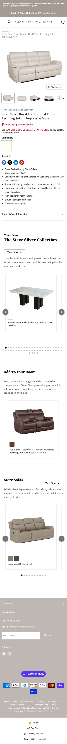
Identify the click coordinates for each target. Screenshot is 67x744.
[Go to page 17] (48, 347)
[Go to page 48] (37, 353)
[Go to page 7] (21, 347)
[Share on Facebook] (4, 162)
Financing (41, 701)
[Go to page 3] (11, 347)
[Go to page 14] (40, 347)
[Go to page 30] (24, 350)
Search (7, 701)
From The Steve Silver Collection (17, 109)
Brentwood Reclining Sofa (20, 564)
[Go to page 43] (58, 350)
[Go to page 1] (6, 348)
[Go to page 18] (50, 347)
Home (5, 31)
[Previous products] (5, 312)
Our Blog (56, 708)
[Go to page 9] (27, 347)
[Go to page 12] (35, 347)
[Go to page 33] (32, 350)
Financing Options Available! (18, 124)
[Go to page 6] (19, 347)
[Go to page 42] (56, 350)
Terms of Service (17, 704)
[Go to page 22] (61, 347)
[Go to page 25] (11, 350)
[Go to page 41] (53, 350)
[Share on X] (9, 162)
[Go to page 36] (40, 350)
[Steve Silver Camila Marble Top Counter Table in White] (31, 294)
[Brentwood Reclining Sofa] (31, 530)
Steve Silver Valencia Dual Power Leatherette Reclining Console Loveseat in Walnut (32, 451)
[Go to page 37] (42, 350)
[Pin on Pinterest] (21, 162)
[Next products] (62, 312)
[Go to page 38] (45, 350)
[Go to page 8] (24, 347)
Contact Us (28, 701)
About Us (17, 701)
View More (12, 252)
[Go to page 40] (50, 350)
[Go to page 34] (35, 350)
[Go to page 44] (61, 350)
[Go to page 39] (48, 350)
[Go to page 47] (35, 353)
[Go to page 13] (37, 347)
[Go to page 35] (37, 350)
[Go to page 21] (58, 347)
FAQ (29, 704)
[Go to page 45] (29, 353)
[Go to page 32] (29, 350)
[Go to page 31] (27, 350)
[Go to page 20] (56, 347)
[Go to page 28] (19, 350)
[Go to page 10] (29, 347)
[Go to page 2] (8, 347)
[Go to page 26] (13, 350)
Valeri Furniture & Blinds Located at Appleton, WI (28, 708)
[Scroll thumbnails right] (62, 98)
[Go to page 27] (16, 350)
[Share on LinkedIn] (15, 162)
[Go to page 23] (5, 350)
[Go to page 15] (42, 347)
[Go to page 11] (32, 347)
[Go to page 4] (13, 347)
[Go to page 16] (45, 347)
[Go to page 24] (8, 350)
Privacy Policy (54, 701)
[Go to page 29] (21, 350)
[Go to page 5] (16, 347)
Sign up (48, 635)
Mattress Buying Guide (44, 704)
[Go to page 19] (53, 347)
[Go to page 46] (32, 353)
